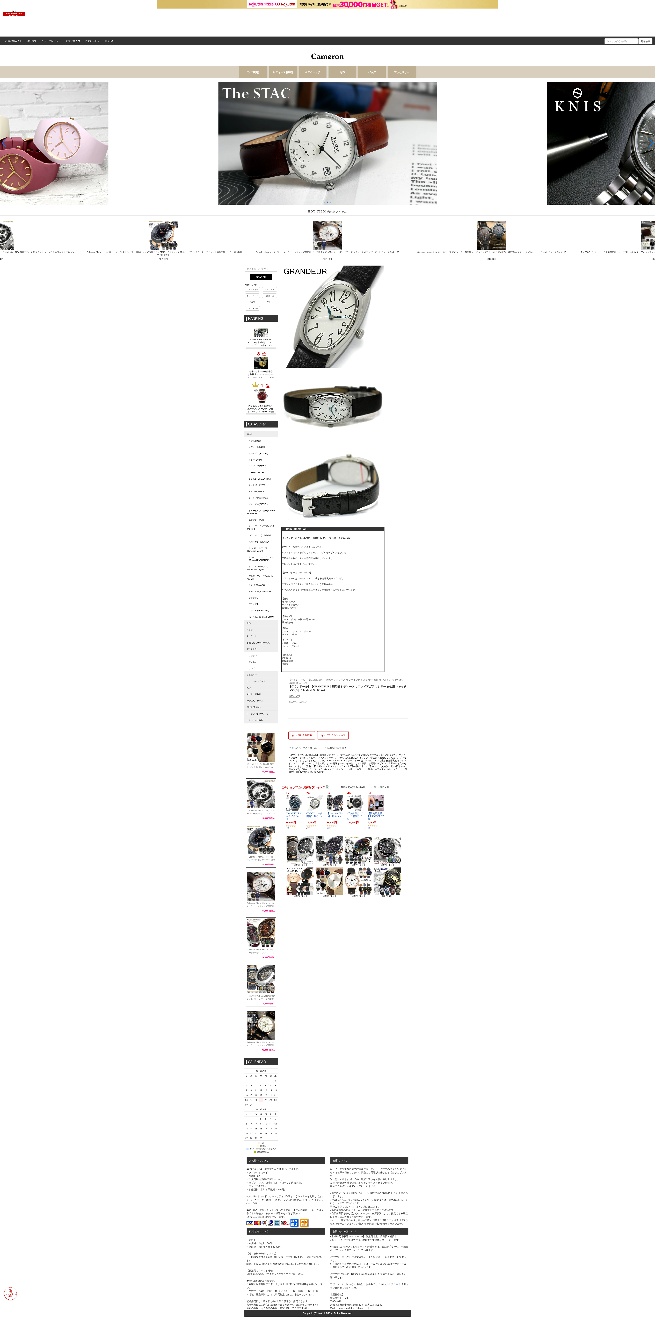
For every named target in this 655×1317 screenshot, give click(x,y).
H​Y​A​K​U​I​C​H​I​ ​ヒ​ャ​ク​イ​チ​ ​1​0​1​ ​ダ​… (294, 816)
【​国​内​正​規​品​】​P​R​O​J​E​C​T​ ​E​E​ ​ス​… (376, 816)
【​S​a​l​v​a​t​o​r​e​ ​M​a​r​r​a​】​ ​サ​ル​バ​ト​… (335, 816)
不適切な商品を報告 (337, 748)
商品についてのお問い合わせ (306, 748)
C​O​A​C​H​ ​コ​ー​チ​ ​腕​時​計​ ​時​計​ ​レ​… (314, 816)
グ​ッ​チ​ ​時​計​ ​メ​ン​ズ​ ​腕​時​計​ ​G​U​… (355, 816)
